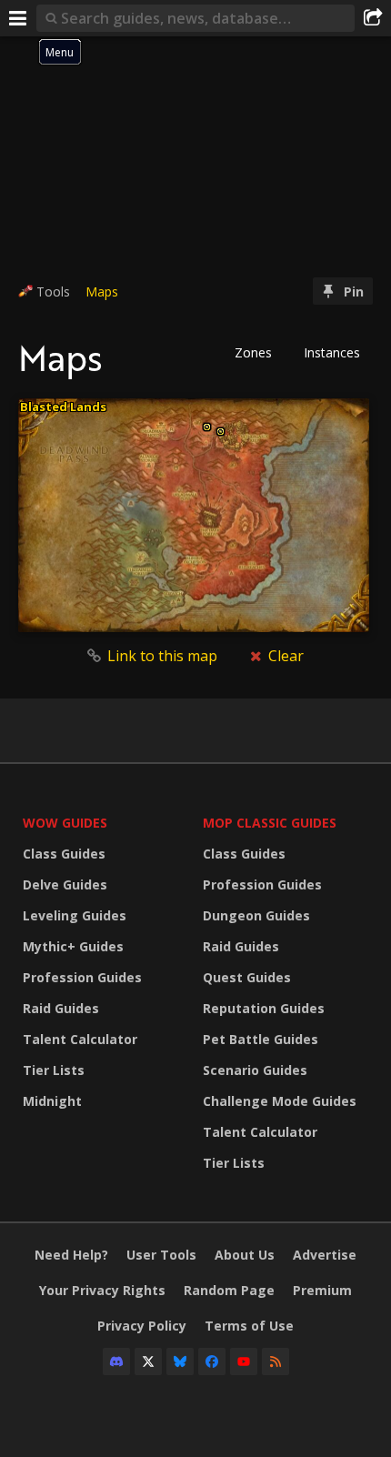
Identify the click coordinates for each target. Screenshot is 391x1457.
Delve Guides (65, 884)
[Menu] (18, 18)
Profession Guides (82, 977)
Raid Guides (61, 1008)
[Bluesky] (180, 1361)
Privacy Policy (141, 1325)
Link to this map (162, 656)
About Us (245, 1254)
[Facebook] (212, 1361)
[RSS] (275, 1361)
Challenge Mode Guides (279, 1101)
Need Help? (71, 1254)
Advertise (324, 1254)
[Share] (373, 18)
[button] (259, 353)
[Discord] (116, 1361)
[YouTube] (243, 1361)
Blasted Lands (63, 406)
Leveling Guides (74, 915)
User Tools (161, 1254)
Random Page (229, 1290)
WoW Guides (65, 822)
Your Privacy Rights (102, 1290)
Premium (322, 1290)
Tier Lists (54, 1070)
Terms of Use (249, 1325)
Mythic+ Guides (73, 946)
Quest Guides (247, 977)
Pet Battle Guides (260, 1039)
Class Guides (64, 853)
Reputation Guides (264, 1008)
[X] (148, 1361)
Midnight (52, 1101)
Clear (284, 656)
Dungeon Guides (256, 915)
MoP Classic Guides (269, 822)
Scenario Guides (255, 1070)
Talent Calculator (80, 1039)
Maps (101, 291)
